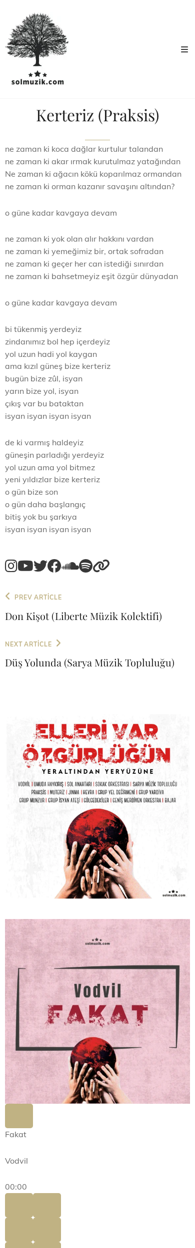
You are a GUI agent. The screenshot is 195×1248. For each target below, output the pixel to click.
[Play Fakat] (19, 1116)
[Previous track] (19, 1205)
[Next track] (47, 1205)
